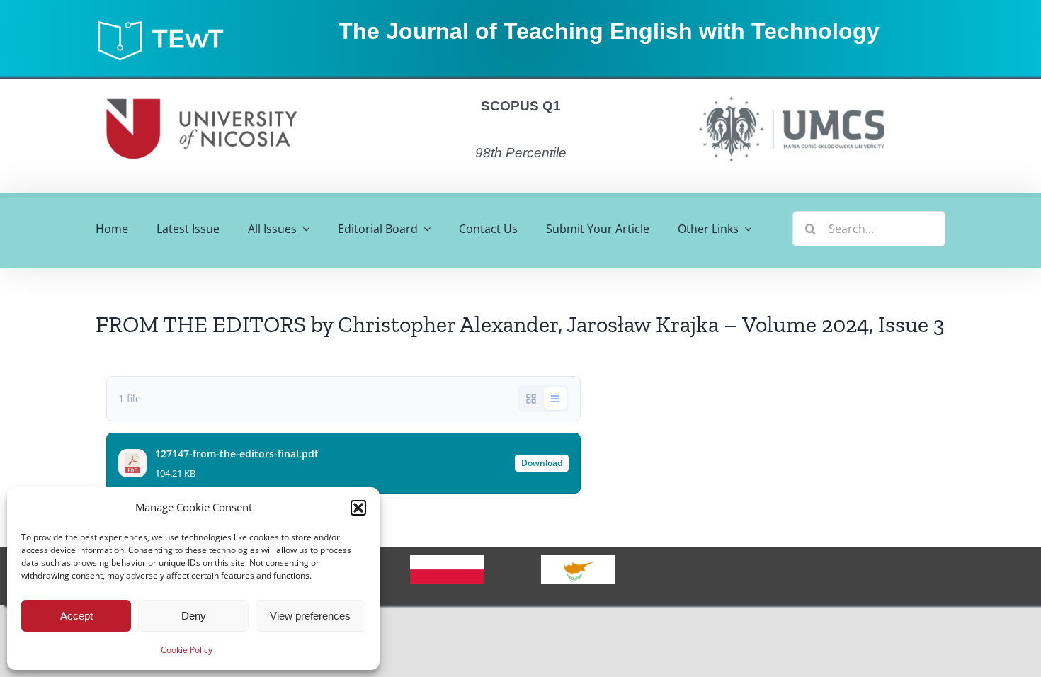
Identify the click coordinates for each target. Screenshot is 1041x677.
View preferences (310, 616)
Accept (76, 616)
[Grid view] (531, 398)
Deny (193, 616)
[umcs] (791, 92)
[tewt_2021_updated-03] (167, 24)
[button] (358, 508)
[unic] (202, 84)
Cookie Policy (186, 650)
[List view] (555, 398)
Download (541, 463)
